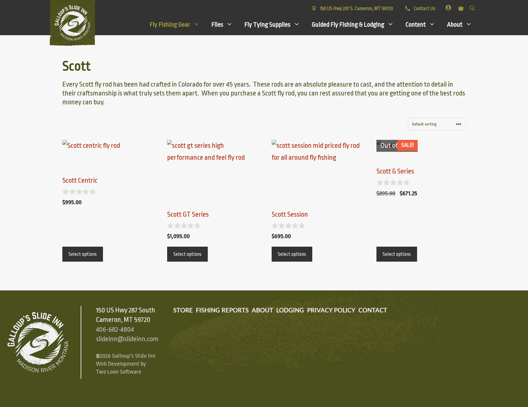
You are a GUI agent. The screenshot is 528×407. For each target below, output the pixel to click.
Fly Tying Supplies (267, 24)
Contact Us (424, 8)
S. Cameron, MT (356, 8)
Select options (82, 254)
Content (415, 24)
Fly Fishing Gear (170, 24)
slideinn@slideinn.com (127, 339)
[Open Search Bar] (472, 7)
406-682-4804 (115, 330)
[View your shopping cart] (461, 7)
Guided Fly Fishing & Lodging (348, 24)
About (454, 24)
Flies (217, 24)
